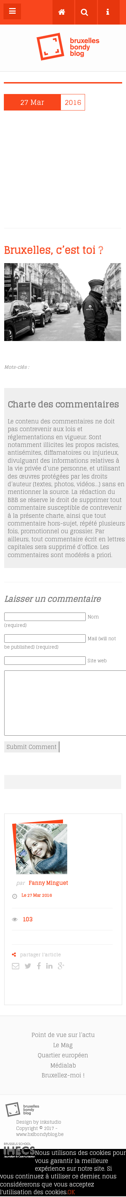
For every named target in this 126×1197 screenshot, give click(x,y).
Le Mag (63, 1045)
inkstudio (50, 1122)
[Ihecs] (19, 1156)
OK (71, 1192)
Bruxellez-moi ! (63, 1075)
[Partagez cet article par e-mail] (17, 965)
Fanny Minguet (48, 883)
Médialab (63, 1065)
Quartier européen (63, 1055)
